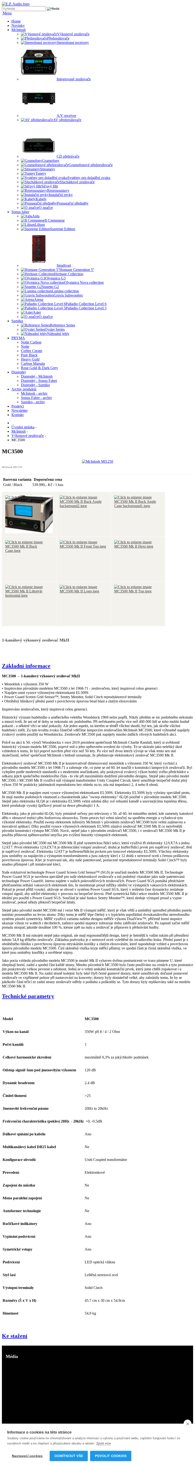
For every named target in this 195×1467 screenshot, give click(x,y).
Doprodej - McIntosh (37, 376)
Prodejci (17, 406)
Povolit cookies (111, 1456)
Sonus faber (20, 212)
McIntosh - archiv (34, 393)
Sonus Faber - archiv (36, 398)
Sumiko (17, 321)
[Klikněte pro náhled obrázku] (97, 461)
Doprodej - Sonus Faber (39, 381)
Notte (25, 346)
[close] (187, 1424)
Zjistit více (103, 1443)
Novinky (18, 25)
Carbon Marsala (33, 364)
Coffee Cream (31, 351)
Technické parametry (28, 996)
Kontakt (17, 415)
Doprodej (18, 372)
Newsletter (19, 410)
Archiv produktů (23, 389)
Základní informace (26, 666)
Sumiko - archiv (33, 402)
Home (16, 21)
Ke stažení (14, 1336)
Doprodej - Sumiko (35, 385)
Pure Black (29, 355)
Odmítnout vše (68, 1456)
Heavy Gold (30, 359)
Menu (7, 13)
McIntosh (18, 30)
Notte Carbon (31, 342)
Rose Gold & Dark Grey (39, 368)
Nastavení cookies (27, 1456)
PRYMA (18, 338)
